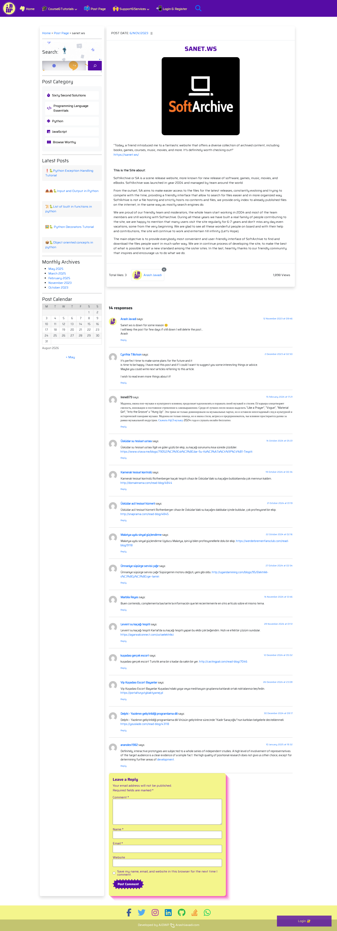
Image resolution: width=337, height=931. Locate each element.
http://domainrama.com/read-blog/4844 (146, 483)
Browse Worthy (64, 142)
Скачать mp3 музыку (170, 420)
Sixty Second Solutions (69, 95)
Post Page (95, 8)
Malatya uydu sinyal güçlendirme (141, 535)
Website (119, 857)
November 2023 (60, 282)
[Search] (95, 65)
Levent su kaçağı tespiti (135, 624)
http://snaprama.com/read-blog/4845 (145, 514)
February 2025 (59, 278)
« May (70, 357)
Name (118, 829)
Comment (121, 797)
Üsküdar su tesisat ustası (136, 441)
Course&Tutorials (58, 8)
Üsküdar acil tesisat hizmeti (138, 503)
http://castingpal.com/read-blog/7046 (223, 661)
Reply (124, 340)
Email (118, 843)
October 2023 (58, 287)
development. (166, 759)
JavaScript (59, 131)
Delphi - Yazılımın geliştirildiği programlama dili (149, 714)
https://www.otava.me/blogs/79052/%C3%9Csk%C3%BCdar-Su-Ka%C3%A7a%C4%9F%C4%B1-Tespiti (186, 452)
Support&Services (129, 8)
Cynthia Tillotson (131, 354)
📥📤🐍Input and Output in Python (71, 190)
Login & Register (171, 8)
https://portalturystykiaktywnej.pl (142, 693)
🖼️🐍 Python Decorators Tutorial (69, 226)
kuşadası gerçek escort (135, 655)
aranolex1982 (129, 745)
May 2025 (55, 268)
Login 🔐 (304, 921)
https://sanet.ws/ (126, 154)
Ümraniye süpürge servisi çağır (140, 566)
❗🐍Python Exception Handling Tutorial (69, 173)
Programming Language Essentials (70, 108)
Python (57, 121)
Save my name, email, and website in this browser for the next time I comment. (167, 873)
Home (27, 8)
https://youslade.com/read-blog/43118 (145, 724)
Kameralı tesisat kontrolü (136, 472)
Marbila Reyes (129, 597)
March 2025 (57, 273)
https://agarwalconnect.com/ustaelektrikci (147, 635)
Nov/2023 (139, 33)
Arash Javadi (128, 319)
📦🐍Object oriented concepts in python (69, 245)
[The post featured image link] (201, 96)
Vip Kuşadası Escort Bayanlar (139, 682)
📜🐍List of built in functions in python (68, 209)
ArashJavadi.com (187, 924)
